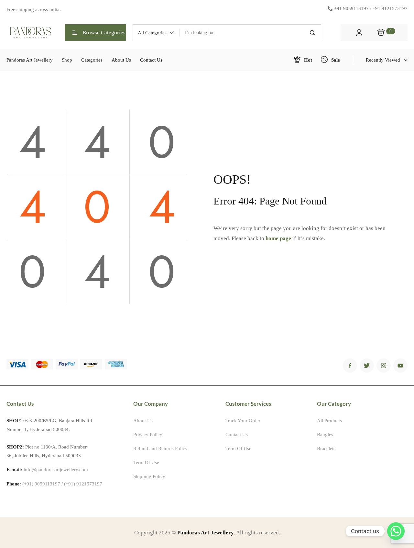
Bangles (325, 434)
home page (278, 238)
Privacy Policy (147, 434)
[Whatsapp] (396, 531)
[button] (156, 33)
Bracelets (326, 448)
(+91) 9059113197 (41, 483)
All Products (329, 420)
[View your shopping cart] (381, 32)
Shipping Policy (149, 476)
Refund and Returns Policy (160, 448)
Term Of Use (146, 462)
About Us (143, 420)
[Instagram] (383, 365)
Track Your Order (242, 420)
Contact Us (236, 434)
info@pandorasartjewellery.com (56, 469)
